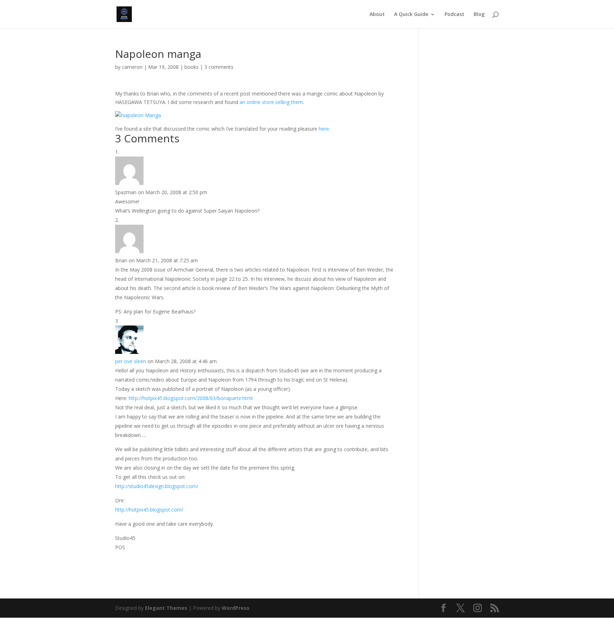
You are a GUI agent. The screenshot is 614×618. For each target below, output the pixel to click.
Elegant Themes (166, 608)
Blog (479, 14)
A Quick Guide (411, 14)
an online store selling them (271, 102)
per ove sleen (130, 361)
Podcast (454, 14)
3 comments (218, 67)
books (191, 67)
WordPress (235, 608)
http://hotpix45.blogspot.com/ (149, 509)
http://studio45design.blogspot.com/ (156, 486)
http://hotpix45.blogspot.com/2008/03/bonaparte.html (191, 398)
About (377, 14)
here (324, 128)
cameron (132, 67)
